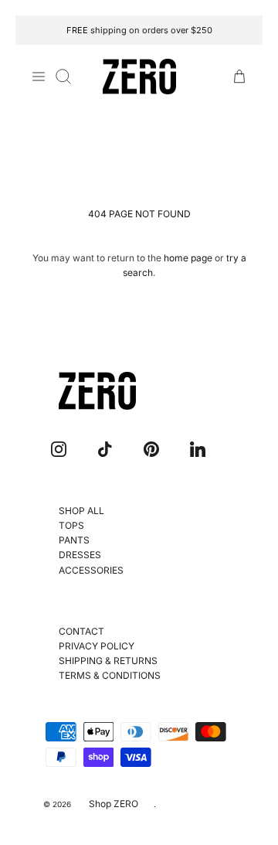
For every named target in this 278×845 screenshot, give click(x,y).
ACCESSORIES (91, 570)
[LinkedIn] (198, 449)
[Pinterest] (151, 449)
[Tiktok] (105, 449)
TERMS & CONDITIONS (110, 675)
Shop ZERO (113, 803)
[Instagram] (59, 449)
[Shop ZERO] (139, 77)
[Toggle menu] (39, 77)
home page (188, 258)
